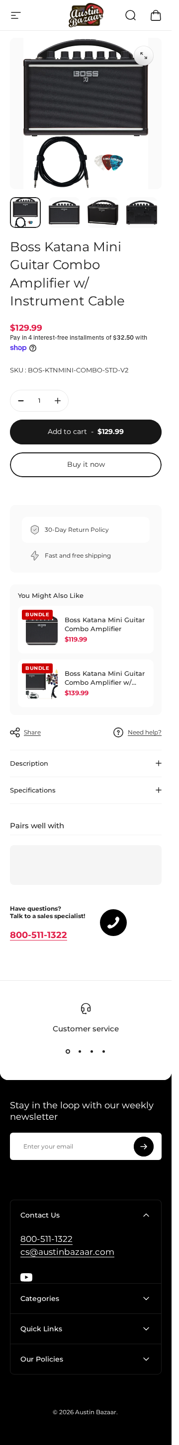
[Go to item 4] (141, 212)
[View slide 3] (92, 1052)
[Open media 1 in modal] (144, 56)
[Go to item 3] (103, 212)
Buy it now (86, 464)
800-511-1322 (38, 935)
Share (32, 732)
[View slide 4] (104, 1052)
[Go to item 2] (64, 212)
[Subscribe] (144, 1146)
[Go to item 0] (25, 212)
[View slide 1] (68, 1052)
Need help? (145, 732)
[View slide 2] (80, 1052)
